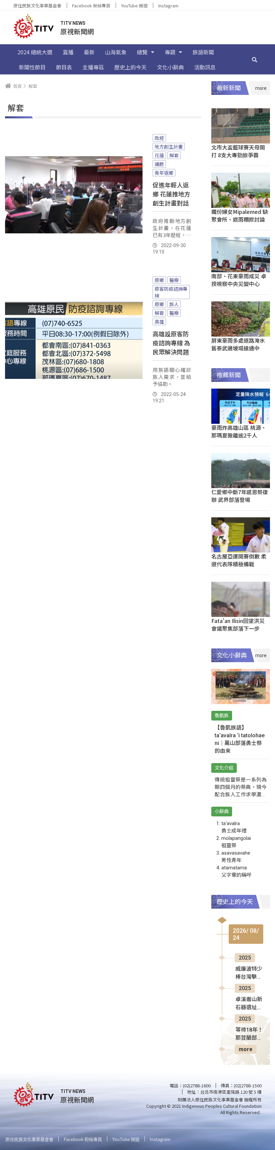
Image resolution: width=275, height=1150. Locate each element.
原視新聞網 (77, 31)
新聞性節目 (32, 67)
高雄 (159, 321)
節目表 (64, 67)
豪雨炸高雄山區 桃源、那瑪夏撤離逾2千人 (238, 431)
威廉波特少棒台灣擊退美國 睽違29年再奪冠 (249, 973)
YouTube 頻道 (134, 5)
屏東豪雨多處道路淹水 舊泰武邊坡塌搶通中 (238, 344)
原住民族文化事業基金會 (37, 5)
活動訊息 (205, 67)
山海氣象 (115, 52)
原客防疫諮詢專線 (171, 292)
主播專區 (93, 67)
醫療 (174, 280)
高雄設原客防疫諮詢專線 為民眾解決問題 (171, 342)
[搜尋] (255, 59)
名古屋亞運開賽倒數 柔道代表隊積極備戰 (238, 560)
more (246, 1049)
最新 (89, 52)
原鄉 (159, 280)
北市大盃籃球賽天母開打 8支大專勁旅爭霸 (238, 151)
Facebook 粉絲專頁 (91, 5)
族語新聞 (203, 52)
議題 (159, 164)
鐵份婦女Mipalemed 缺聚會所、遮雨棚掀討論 (239, 215)
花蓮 (159, 155)
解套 (174, 155)
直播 (68, 52)
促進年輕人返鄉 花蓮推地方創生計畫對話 (171, 193)
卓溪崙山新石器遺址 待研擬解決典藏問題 (248, 1004)
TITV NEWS (73, 23)
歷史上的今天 (130, 67)
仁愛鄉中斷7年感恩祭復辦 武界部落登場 (239, 496)
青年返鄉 (164, 172)
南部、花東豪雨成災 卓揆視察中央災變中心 (238, 280)
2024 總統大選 (34, 52)
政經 (159, 137)
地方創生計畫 (169, 146)
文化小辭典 (170, 67)
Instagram (168, 5)
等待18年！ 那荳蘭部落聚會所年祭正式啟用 (249, 1034)
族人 (174, 304)
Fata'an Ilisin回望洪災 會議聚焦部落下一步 (238, 624)
